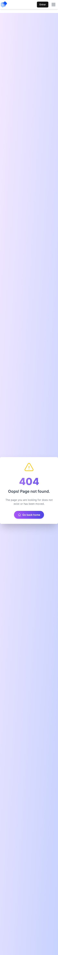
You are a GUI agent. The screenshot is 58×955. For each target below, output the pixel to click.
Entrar (42, 4)
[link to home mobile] (4, 4)
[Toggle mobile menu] (53, 4)
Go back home (31, 514)
